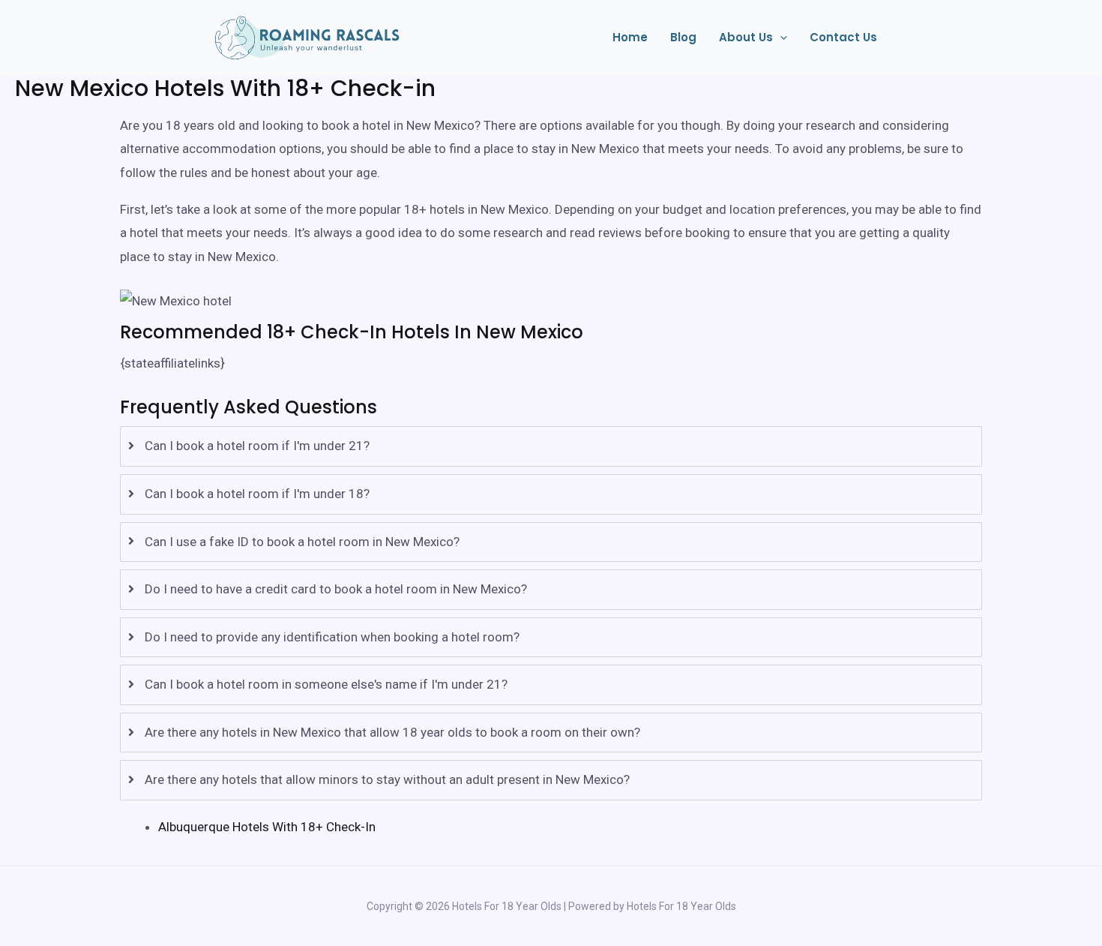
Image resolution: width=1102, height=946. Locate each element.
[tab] (551, 446)
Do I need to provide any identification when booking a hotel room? (332, 636)
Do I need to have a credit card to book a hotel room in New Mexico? (336, 588)
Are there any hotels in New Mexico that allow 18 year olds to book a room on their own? (392, 732)
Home (630, 37)
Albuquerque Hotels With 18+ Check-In (267, 826)
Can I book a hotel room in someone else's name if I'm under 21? (326, 684)
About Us (746, 37)
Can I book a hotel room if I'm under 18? (257, 493)
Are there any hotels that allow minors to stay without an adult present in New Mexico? (387, 779)
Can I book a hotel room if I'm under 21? (257, 445)
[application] (780, 38)
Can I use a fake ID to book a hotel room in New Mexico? (302, 541)
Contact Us (843, 37)
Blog (683, 37)
